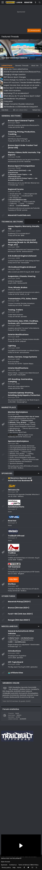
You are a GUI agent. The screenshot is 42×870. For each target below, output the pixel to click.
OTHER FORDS (8, 596)
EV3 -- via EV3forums (18, 642)
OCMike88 (6, 693)
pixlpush (23, 341)
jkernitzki (24, 317)
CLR (10, 689)
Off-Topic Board (15, 662)
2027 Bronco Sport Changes (18, 139)
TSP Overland (14, 567)
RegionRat (9, 691)
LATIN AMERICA (23, 206)
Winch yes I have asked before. (19, 386)
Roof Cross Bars (13, 362)
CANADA (31, 204)
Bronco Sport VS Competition (21, 166)
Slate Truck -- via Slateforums (22, 638)
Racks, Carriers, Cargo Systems (22, 357)
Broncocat (27, 437)
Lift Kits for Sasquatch (15, 281)
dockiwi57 (15, 689)
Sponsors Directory (16, 463)
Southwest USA (15, 202)
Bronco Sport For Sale (31, 428)
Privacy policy (6, 867)
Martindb (27, 162)
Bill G (22, 127)
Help (14, 867)
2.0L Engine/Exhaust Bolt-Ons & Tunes (24, 417)
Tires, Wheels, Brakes (17, 287)
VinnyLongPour (22, 402)
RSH (22, 388)
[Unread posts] (35, 2)
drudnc (6, 697)
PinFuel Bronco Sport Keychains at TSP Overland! (25, 572)
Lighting (12, 345)
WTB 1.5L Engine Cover (21, 435)
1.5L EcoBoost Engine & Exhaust (22, 267)
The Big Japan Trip (14, 667)
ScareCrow (24, 697)
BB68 (22, 235)
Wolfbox (12, 584)
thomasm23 (23, 693)
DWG (10, 687)
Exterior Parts (14, 421)
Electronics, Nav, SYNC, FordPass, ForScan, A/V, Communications (23, 322)
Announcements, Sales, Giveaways (22, 446)
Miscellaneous (15, 428)
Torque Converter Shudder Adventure (21, 303)
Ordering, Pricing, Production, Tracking (21, 133)
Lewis (23, 691)
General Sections (11, 115)
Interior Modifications (18, 368)
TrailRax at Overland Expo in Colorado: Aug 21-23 (25, 558)
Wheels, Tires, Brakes (18, 422)
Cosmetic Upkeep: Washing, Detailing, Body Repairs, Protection (24, 393)
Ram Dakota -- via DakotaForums (21, 640)
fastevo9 (29, 691)
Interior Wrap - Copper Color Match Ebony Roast (25, 373)
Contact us (13, 865)
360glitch (21, 574)
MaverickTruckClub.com (19, 215)
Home (19, 867)
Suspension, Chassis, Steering (21, 276)
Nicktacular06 (22, 283)
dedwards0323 (27, 251)
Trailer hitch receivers (15, 315)
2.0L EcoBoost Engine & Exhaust (22, 256)
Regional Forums (15, 189)
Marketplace (9, 407)
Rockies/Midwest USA (18, 200)
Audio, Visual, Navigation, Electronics (22, 426)
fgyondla (24, 687)
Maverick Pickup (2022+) (19, 601)
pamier (24, 210)
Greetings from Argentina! (17, 656)
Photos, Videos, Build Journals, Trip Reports (24, 153)
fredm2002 (14, 693)
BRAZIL (12, 206)
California (13, 204)
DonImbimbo (14, 695)
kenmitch (30, 695)
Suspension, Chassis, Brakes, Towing (22, 424)
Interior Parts (27, 421)
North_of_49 (25, 141)
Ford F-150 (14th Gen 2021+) (20, 614)
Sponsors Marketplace (18, 441)
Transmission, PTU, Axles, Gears (22, 298)
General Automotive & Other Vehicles (21, 632)
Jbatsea (22, 689)
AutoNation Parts (16, 507)
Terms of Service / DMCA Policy (28, 865)
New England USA (31, 194)
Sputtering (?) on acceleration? (19, 233)
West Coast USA (29, 202)
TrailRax (12, 553)
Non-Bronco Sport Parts (18, 432)
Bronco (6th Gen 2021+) (18, 607)
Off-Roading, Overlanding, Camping (20, 380)
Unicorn (23, 330)
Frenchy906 (25, 263)
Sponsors (4, 865)
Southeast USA (28, 196)
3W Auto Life (13, 490)
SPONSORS (7, 473)
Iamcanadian (24, 352)
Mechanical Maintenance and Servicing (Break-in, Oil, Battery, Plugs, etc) (23, 242)
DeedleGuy (17, 687)
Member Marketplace (18, 412)
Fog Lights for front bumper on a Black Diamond (24, 350)
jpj (33, 697)
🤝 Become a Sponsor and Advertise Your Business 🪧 (20, 479)
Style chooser (5, 862)
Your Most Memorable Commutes (15, 58)
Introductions (14, 651)
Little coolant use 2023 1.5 (16, 272)
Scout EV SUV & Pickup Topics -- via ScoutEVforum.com (22, 179)
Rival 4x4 (12, 520)
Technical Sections (12, 221)
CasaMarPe (35, 689)
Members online (11, 683)
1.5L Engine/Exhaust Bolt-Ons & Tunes (22, 419)
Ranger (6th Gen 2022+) (19, 620)
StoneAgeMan (33, 693)
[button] (2, 2)
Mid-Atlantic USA (15, 198)
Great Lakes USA (15, 194)
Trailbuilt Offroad (16, 535)
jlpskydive (34, 667)
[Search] (39, 2)
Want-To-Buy (15, 430)
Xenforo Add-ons (11, 858)
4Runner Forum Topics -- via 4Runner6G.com (20, 175)
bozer (28, 689)
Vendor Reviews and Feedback (21, 461)
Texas (22, 204)
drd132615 (17, 691)
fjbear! (37, 272)
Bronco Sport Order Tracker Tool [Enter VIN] (22, 146)
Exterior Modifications (18, 334)
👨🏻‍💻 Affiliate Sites (15, 672)
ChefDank (26, 305)
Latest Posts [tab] (7, 65)
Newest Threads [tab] (21, 65)
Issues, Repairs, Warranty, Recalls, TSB (24, 227)
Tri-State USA (14, 196)
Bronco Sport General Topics (21, 120)
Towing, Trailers (15, 310)
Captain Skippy (28, 364)
